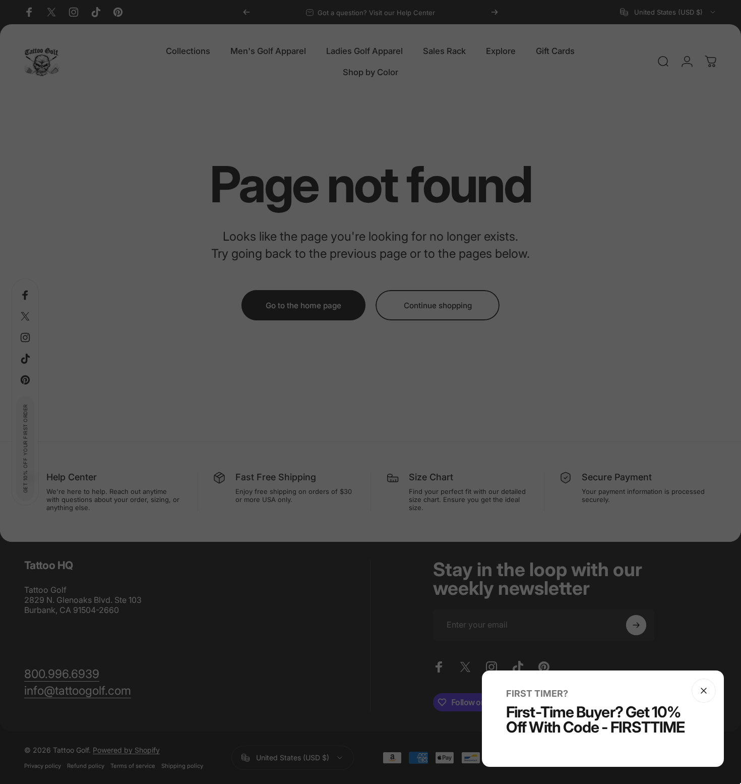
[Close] (704, 691)
